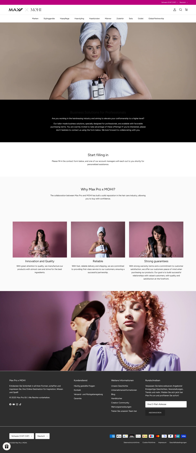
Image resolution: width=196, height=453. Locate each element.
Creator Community (120, 402)
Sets (131, 18)
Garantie (77, 398)
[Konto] (174, 9)
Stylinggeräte (49, 18)
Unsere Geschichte (119, 386)
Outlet (140, 18)
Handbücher (116, 398)
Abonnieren (155, 413)
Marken (35, 18)
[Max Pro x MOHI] (25, 9)
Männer (108, 18)
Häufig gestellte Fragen (84, 386)
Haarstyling (79, 18)
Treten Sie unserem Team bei (124, 411)
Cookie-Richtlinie (149, 442)
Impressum (162, 442)
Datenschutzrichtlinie (131, 442)
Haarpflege (64, 18)
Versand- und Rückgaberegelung (88, 394)
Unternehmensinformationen (124, 390)
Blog (113, 394)
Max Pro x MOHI (21, 443)
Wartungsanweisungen (121, 407)
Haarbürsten (94, 18)
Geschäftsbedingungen (178, 442)
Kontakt (77, 390)
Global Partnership (156, 18)
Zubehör (120, 18)
